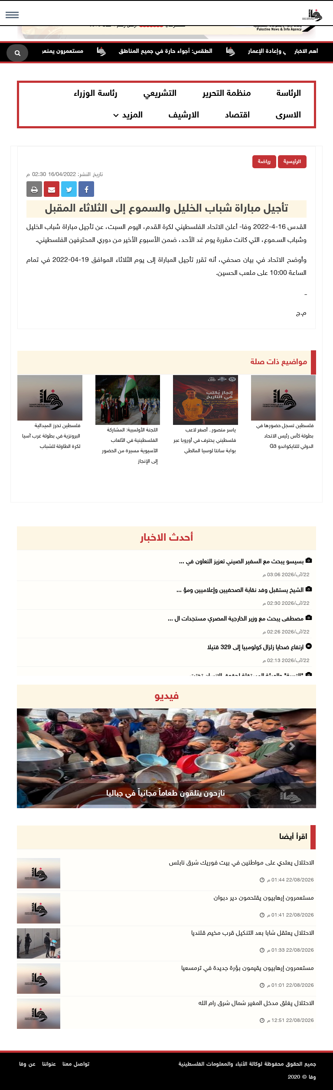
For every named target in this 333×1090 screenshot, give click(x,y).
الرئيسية (292, 162)
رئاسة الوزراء (96, 93)
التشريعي (160, 93)
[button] (39, 746)
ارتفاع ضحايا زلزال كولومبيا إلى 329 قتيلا (255, 647)
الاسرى (288, 115)
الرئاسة (289, 93)
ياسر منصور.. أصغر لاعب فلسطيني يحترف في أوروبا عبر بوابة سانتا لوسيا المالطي (204, 440)
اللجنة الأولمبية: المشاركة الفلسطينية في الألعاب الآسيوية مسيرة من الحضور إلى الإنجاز (130, 445)
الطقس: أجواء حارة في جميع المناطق (180, 51)
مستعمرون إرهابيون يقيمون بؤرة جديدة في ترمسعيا (247, 968)
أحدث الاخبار (166, 538)
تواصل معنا (75, 1064)
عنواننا (49, 1064)
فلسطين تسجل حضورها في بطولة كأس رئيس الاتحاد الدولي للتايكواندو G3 (284, 436)
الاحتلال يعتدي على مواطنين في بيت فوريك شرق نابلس (241, 863)
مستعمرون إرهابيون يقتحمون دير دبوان (264, 898)
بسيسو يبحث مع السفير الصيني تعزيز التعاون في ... (241, 561)
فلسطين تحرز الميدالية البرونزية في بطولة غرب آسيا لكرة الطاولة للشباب (51, 436)
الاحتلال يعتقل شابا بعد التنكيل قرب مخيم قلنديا (252, 933)
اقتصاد (237, 115)
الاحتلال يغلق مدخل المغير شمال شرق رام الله (256, 1003)
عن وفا (27, 1064)
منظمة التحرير (226, 93)
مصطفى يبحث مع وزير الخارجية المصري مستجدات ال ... (236, 619)
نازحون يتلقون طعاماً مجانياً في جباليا (165, 794)
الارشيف (184, 115)
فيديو (166, 696)
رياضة (264, 162)
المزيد (132, 115)
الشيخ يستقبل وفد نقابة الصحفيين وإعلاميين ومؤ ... (240, 590)
